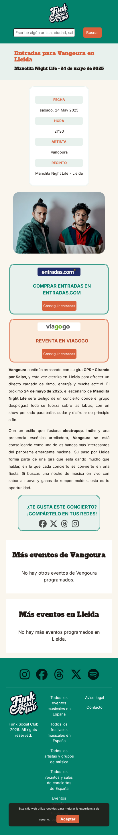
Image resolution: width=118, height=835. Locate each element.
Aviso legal (94, 697)
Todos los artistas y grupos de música (59, 756)
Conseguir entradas (59, 306)
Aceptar (67, 819)
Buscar (92, 32)
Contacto (94, 707)
